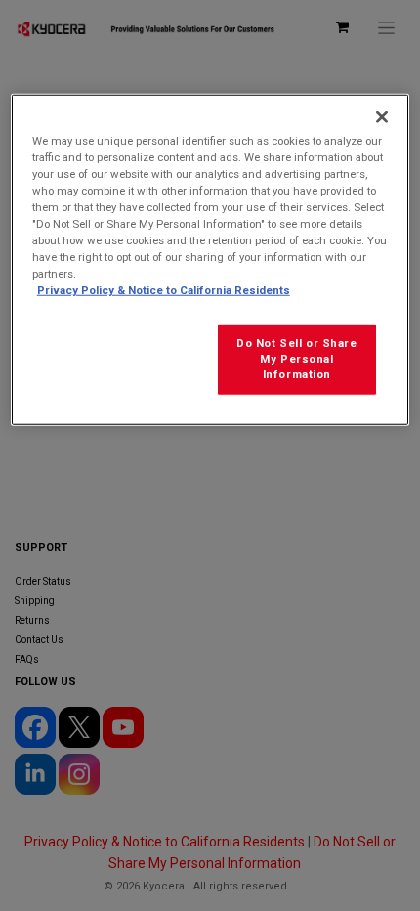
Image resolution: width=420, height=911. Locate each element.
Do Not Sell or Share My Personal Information (296, 358)
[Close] (381, 117)
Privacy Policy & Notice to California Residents (163, 290)
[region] (210, 260)
